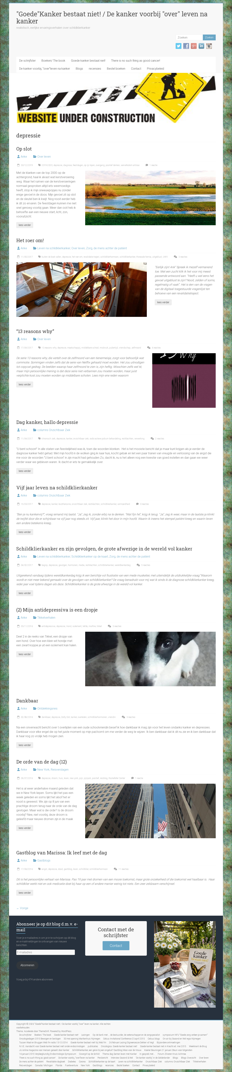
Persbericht (103, 1058)
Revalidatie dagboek (55, 1061)
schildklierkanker (127, 257)
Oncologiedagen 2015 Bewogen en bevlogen (40, 1038)
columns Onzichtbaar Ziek (53, 430)
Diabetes (72, 1061)
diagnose (67, 165)
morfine (92, 626)
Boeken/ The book (53, 60)
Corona (82, 1061)
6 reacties (156, 347)
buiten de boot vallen (51, 257)
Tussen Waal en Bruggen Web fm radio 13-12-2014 (43, 1042)
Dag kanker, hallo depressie (47, 422)
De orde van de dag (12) (41, 762)
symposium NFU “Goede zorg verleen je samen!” (185, 1035)
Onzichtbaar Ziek (154, 1061)
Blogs (79, 68)
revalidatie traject (91, 257)
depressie (57, 165)
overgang (100, 165)
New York (43, 769)
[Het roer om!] (81, 264)
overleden (82, 717)
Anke (24, 156)
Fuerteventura (71, 1065)
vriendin (112, 717)
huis (61, 778)
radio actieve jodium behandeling (105, 438)
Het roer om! (30, 240)
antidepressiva (48, 626)
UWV (165, 257)
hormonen (73, 565)
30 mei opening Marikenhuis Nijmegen (82, 1038)
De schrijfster (27, 60)
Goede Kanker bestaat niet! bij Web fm (88, 1042)
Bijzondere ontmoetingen (168, 1042)
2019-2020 (47, 165)
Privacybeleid (155, 68)
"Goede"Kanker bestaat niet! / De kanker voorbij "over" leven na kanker (112, 17)
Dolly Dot (65, 717)
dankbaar (46, 717)
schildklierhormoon (109, 257)
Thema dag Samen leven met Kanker (119, 1054)
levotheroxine (65, 504)
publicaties (93, 1046)
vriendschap (124, 347)
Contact (136, 68)
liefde (85, 626)
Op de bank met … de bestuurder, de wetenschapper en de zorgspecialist (126, 1035)
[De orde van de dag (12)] (150, 785)
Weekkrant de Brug (198, 1046)
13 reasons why (49, 347)
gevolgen (63, 565)
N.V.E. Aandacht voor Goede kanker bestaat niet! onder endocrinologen (52, 1046)
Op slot (24, 149)
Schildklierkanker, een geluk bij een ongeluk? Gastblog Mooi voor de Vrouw (106, 1050)
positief (95, 778)
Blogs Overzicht (188, 1058)
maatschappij (73, 347)
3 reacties (182, 257)
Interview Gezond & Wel (122, 1058)
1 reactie (153, 165)
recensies (95, 68)
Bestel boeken (116, 68)
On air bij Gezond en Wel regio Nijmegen (182, 1038)
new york (74, 778)
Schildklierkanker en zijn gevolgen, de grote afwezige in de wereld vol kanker (104, 549)
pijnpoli (87, 778)
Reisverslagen (60, 769)
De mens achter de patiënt (31, 1061)
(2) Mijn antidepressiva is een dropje (57, 610)
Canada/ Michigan (44, 1065)
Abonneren (27, 965)
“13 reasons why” (35, 331)
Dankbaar (27, 701)
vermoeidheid (123, 504)
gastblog (68, 869)
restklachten (127, 438)
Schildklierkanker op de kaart (89, 556)
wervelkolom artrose (130, 165)
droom (54, 778)
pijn (81, 778)
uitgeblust (157, 257)
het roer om (77, 257)
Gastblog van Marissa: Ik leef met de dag (61, 852)
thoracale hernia (143, 257)
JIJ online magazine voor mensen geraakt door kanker (44, 1050)
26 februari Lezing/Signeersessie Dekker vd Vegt (131, 1042)
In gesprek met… (147, 1054)
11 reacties (123, 869)
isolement (77, 626)
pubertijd (113, 347)
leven (66, 778)
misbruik (104, 347)
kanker (69, 438)
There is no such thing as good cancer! (135, 60)
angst (44, 869)
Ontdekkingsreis (47, 708)
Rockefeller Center (117, 778)
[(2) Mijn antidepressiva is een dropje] (150, 633)
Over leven (44, 156)
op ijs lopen (89, 165)
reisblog (103, 778)
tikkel (99, 626)
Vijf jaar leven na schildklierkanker (57, 487)
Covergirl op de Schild (89, 1054)
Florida (59, 1065)
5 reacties (145, 565)
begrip (45, 565)
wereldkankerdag (122, 565)
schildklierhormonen (97, 717)
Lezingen (85, 1035)
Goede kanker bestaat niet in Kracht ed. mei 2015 (163, 1046)
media (81, 565)
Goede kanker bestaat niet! (88, 60)
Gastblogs (43, 860)
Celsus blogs (154, 1038)
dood (60, 869)
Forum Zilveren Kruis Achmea (172, 1054)
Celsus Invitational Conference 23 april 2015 (124, 1038)
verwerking (139, 438)
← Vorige (22, 908)
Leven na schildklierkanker (53, 248)
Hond (68, 626)
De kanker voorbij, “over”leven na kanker (44, 68)
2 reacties (159, 438)
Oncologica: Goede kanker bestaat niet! (119, 1046)
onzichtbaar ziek (81, 438)
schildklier (83, 869)
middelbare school (90, 347)
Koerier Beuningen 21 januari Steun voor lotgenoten (168, 1050)
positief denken (113, 165)
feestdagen (78, 165)
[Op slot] (150, 172)
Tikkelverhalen (46, 617)
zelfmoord (136, 347)
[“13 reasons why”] (184, 355)
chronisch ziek (48, 438)
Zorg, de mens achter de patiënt (106, 248)
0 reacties (144, 504)
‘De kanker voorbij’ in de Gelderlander (153, 1058)
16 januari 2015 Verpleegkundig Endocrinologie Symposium (47, 1054)
